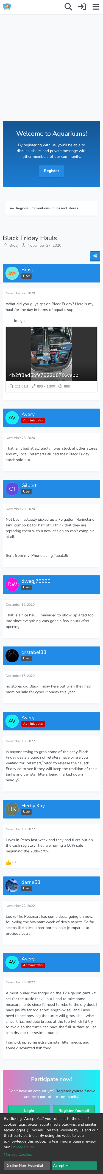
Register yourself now (75, 1091)
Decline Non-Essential (24, 1165)
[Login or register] (82, 7)
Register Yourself (74, 1110)
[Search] (68, 6)
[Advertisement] (51, 72)
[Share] (95, 256)
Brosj (13, 245)
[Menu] (95, 6)
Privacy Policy (22, 1147)
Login (29, 1110)
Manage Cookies (18, 1154)
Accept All (62, 1165)
